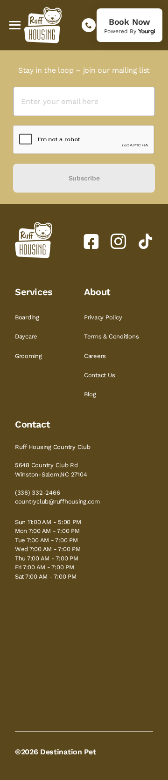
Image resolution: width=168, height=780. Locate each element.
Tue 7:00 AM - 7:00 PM (46, 540)
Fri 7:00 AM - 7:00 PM (44, 567)
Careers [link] (96, 355)
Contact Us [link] (100, 375)
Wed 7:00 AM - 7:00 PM (48, 548)
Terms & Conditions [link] (112, 336)
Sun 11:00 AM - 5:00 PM (48, 521)
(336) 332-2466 (37, 492)
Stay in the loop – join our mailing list (84, 70)
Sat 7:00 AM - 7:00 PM (46, 576)
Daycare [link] (27, 336)
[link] (129, 25)
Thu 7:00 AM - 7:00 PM (46, 558)
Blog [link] (91, 394)
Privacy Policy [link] (104, 317)
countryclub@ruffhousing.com (57, 501)
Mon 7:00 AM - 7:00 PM (47, 530)
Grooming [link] (29, 355)
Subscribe (84, 178)
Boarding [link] (28, 317)
